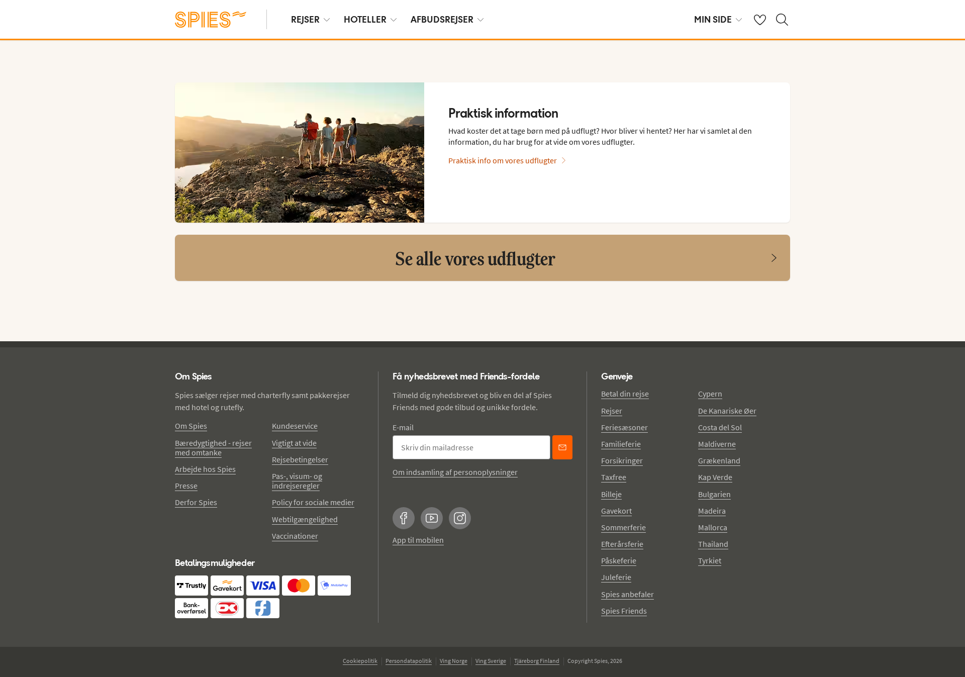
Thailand (713, 544)
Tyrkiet (709, 560)
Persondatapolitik (408, 660)
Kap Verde (715, 477)
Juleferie (616, 577)
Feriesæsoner (624, 427)
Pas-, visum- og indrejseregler (297, 481)
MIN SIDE (713, 19)
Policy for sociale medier (313, 502)
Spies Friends (624, 611)
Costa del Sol (720, 427)
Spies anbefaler (627, 594)
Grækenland (719, 460)
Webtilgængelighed (305, 519)
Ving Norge (453, 660)
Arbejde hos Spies (205, 469)
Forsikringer (622, 460)
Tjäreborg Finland (536, 660)
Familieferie (621, 444)
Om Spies (191, 426)
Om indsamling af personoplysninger (455, 472)
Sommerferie (623, 527)
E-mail (403, 427)
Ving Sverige (490, 660)
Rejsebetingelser (300, 459)
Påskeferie (618, 560)
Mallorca (712, 527)
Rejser (611, 411)
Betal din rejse (625, 394)
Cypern (710, 394)
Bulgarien (714, 494)
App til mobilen (418, 540)
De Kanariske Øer (727, 411)
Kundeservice (295, 426)
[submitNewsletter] (562, 447)
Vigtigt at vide (294, 443)
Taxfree (613, 477)
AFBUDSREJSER (442, 19)
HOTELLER (365, 19)
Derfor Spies (196, 502)
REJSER (305, 19)
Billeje (611, 494)
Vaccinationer (295, 536)
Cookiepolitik (360, 660)
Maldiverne (717, 444)
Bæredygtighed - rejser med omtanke (213, 447)
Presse (186, 485)
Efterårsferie (622, 544)
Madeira (712, 511)
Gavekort (616, 511)
